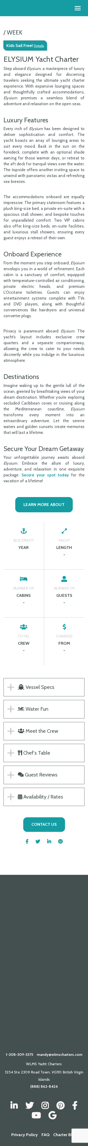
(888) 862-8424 (44, 1086)
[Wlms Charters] (61, 1106)
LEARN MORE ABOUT (44, 504)
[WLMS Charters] (30, 1106)
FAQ (46, 1134)
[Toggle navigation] (77, 8)
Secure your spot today (45, 475)
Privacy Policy (24, 1134)
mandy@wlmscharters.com (59, 1054)
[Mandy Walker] (14, 1106)
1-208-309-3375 (19, 1054)
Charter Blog (65, 1134)
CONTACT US (44, 824)
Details (39, 46)
